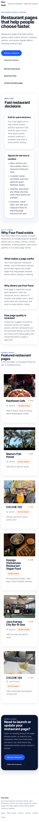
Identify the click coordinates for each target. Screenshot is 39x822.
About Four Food (10, 76)
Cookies (35, 813)
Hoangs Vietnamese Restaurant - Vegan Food (13, 564)
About (3, 813)
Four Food (3, 3)
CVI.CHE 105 (14, 507)
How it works (11, 813)
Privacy (28, 813)
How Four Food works (12, 69)
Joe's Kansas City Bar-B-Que (15, 623)
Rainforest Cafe (15, 400)
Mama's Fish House (13, 455)
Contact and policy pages (13, 83)
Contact (21, 813)
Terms (3, 817)
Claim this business (31, 4)
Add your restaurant (15, 4)
